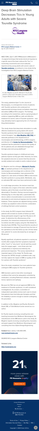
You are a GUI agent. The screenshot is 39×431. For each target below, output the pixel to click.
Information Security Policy (13, 423)
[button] (19, 30)
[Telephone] (31, 3)
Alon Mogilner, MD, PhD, (25, 135)
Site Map (25, 423)
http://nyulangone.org (8, 347)
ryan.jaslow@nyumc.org (9, 333)
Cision (23, 428)
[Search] (36, 3)
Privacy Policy (24, 420)
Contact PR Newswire (19, 402)
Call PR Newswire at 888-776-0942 (20, 414)
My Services (18, 409)
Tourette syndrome (7, 68)
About (19, 406)
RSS (32, 423)
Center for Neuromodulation (23, 142)
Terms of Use (14, 420)
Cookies (19, 425)
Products (19, 404)
